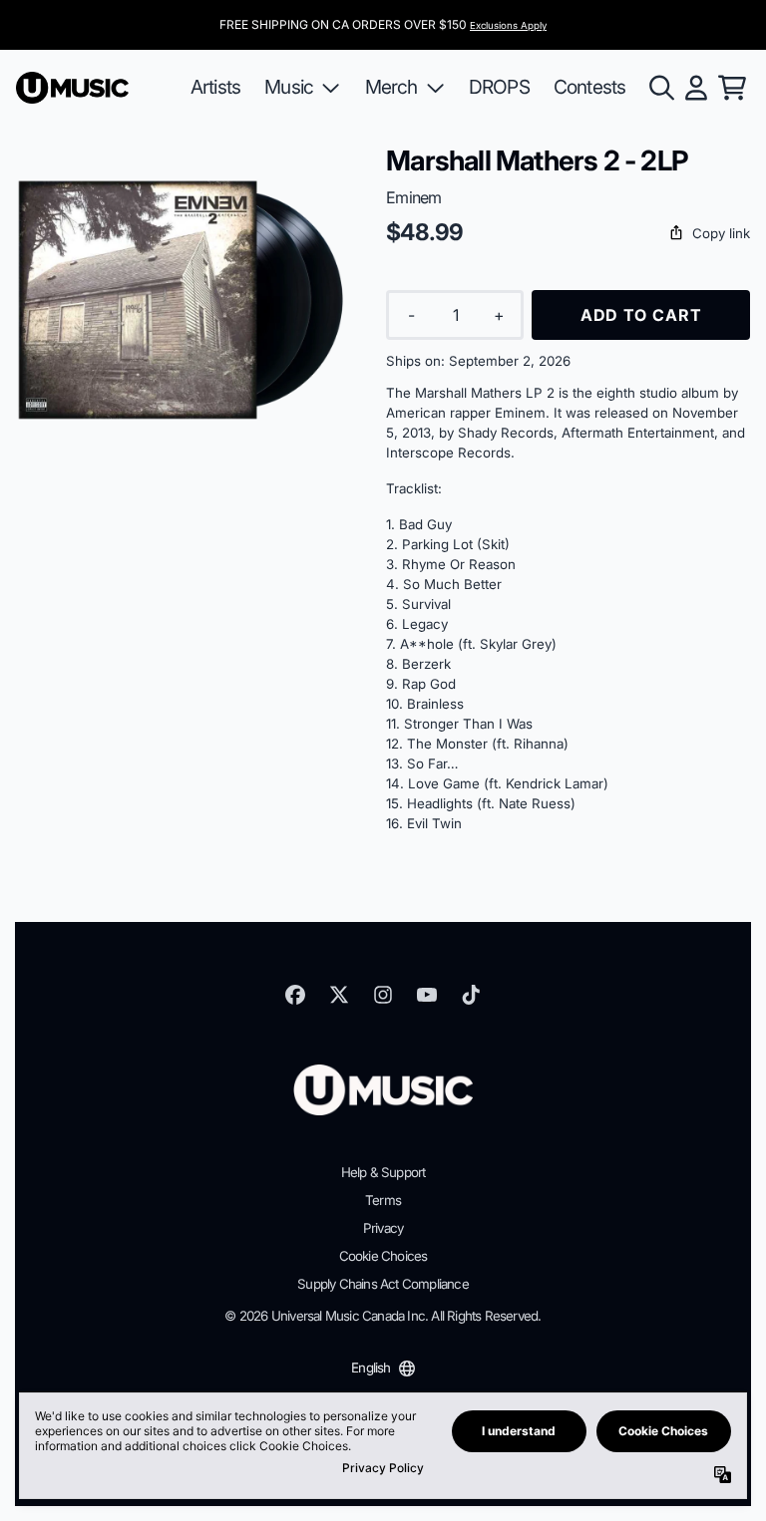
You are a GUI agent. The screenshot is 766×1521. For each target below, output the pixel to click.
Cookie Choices (383, 1256)
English (370, 1367)
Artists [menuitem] (215, 87)
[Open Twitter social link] (339, 995)
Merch (391, 87)
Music (288, 87)
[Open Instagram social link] (383, 995)
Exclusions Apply (508, 25)
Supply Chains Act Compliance (383, 1284)
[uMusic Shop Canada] (72, 88)
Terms (383, 1200)
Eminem (413, 197)
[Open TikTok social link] (471, 995)
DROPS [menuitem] (499, 87)
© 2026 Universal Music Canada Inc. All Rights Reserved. (382, 1316)
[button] (568, 234)
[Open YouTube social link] (427, 995)
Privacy (383, 1228)
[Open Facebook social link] (295, 995)
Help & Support (383, 1172)
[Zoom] (181, 309)
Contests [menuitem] (590, 87)
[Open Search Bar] (660, 88)
